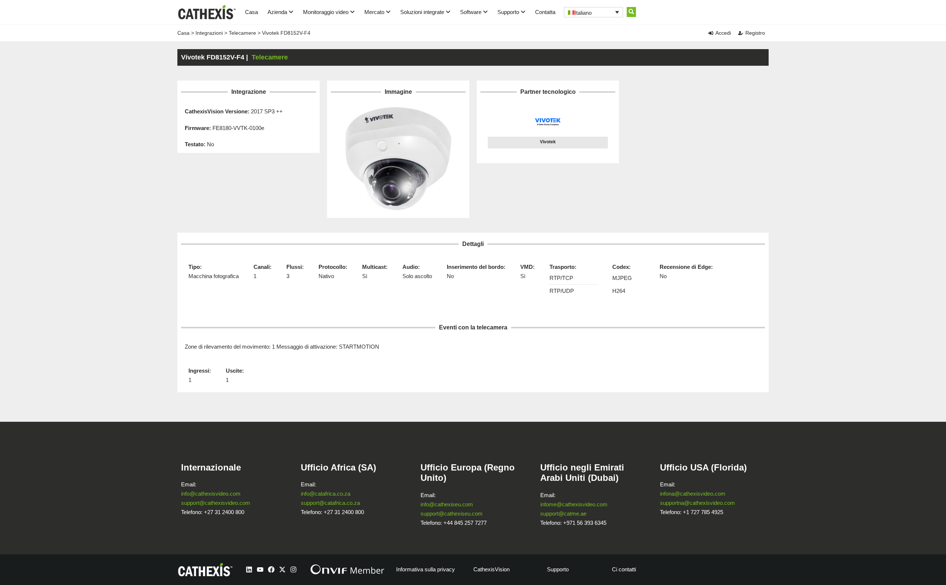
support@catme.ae (563, 513)
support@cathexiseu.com (452, 513)
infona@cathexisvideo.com (692, 493)
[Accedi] (710, 33)
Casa (251, 12)
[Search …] (631, 12)
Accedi (723, 33)
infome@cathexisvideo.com (574, 504)
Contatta (545, 12)
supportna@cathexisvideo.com (697, 503)
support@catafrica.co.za (330, 503)
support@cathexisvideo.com (215, 503)
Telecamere (242, 33)
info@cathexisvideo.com (211, 493)
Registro (755, 33)
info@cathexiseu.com (447, 504)
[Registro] (740, 33)
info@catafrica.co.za (325, 493)
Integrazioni (209, 33)
